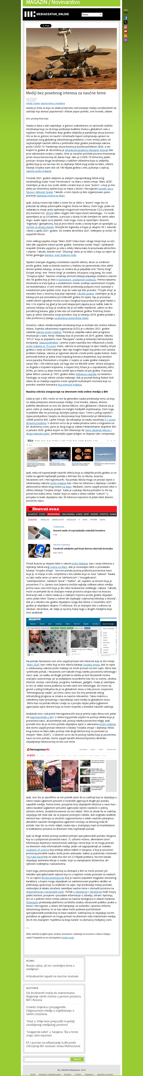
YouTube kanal (34, 856)
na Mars (67, 486)
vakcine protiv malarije (38, 171)
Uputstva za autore (105, 1074)
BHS (126, 10)
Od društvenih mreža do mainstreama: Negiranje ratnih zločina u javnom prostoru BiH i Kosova (53, 996)
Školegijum (32, 902)
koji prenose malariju (70, 384)
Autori (33, 1074)
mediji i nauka (33, 103)
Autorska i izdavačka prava (50, 1074)
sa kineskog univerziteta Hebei (71, 318)
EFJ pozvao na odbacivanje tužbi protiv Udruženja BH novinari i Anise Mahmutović (53, 1045)
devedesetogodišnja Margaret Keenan (86, 150)
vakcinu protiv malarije (48, 332)
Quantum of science (37, 849)
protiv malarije (58, 483)
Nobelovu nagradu (86, 374)
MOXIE (50, 213)
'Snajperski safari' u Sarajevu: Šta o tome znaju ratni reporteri (52, 1034)
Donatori (67, 1074)
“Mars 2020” (33, 664)
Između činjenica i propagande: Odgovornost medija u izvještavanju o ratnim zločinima (50, 1011)
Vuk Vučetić (31, 98)
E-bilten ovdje (67, 937)
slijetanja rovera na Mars (51, 195)
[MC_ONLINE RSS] (124, 36)
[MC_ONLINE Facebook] (124, 18)
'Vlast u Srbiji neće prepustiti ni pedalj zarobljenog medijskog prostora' (50, 1023)
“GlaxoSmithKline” (49, 342)
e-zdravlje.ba (80, 891)
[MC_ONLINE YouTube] (124, 31)
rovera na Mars (58, 567)
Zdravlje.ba (95, 891)
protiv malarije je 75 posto (41, 346)
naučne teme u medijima (53, 103)
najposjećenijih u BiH (42, 717)
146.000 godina (85, 293)
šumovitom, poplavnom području (77, 279)
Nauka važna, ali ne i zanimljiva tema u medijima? (50, 968)
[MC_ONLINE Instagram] (124, 27)
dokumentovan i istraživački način (45, 891)
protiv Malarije (80, 563)
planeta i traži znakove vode (60, 255)
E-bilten (78, 1074)
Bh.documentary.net (53, 877)
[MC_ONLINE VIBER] (124, 40)
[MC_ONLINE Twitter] (125, 22)
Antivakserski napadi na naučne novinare (52, 976)
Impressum (89, 1074)
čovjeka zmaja (91, 664)
